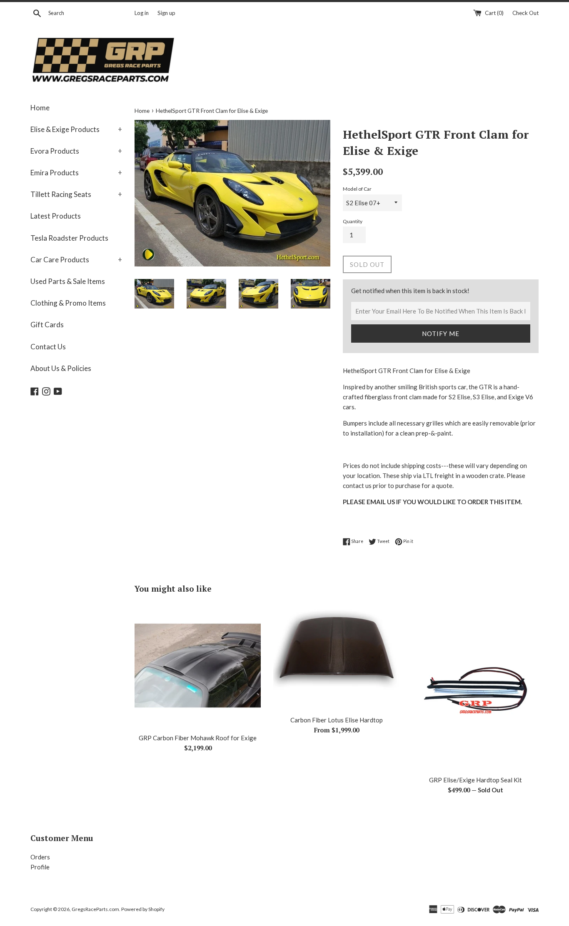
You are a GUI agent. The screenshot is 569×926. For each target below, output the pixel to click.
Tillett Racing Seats (76, 194)
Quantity (352, 221)
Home (40, 107)
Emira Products (76, 172)
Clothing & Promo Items (68, 303)
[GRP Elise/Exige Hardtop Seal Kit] (475, 686)
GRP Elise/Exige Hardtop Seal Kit (475, 780)
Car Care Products (76, 259)
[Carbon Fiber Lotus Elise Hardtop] (336, 656)
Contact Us (48, 346)
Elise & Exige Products (76, 129)
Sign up (166, 13)
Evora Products (76, 151)
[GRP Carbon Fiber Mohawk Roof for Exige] (198, 665)
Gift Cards (47, 324)
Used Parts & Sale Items (67, 281)
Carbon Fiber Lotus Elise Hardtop (336, 720)
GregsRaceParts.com (95, 909)
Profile (40, 867)
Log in (142, 13)
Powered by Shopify (143, 909)
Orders (40, 857)
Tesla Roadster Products (69, 238)
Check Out (525, 13)
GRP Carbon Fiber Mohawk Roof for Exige (198, 738)
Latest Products (55, 216)
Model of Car (357, 189)
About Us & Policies (60, 368)
